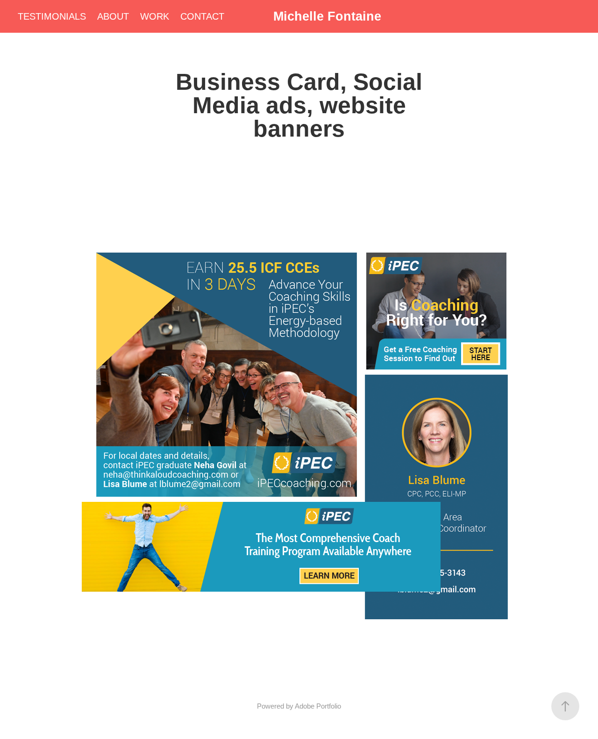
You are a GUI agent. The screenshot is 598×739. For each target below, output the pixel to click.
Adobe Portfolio (318, 706)
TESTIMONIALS (52, 16)
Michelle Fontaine (327, 16)
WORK (154, 16)
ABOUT (113, 16)
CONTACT (202, 16)
